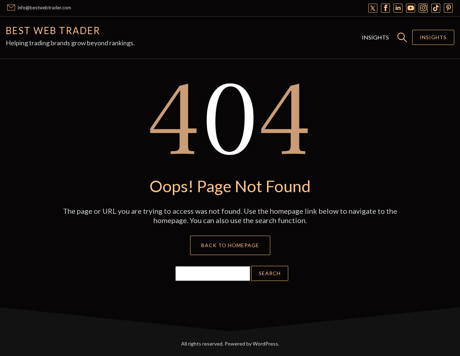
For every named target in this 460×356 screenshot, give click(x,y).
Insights (375, 37)
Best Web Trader (53, 30)
